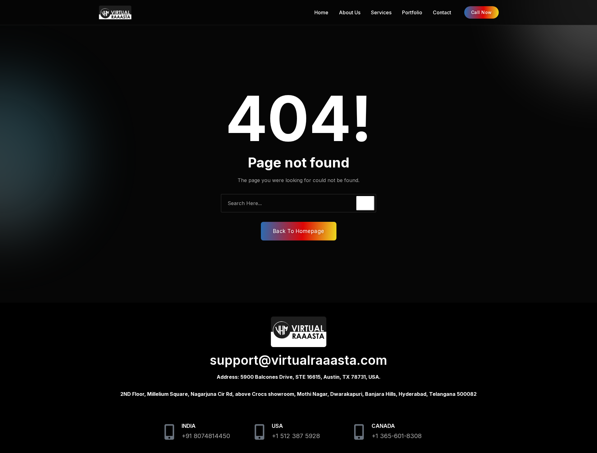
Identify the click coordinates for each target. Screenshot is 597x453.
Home (321, 12)
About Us (349, 12)
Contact (442, 12)
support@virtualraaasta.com (298, 360)
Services (381, 12)
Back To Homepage (298, 231)
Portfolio (412, 12)
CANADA (383, 426)
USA (277, 426)
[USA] (259, 432)
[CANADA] (359, 432)
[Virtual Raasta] (132, 12)
